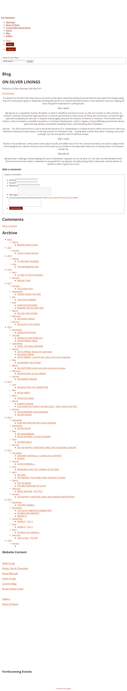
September (17, 291)
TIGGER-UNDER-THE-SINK (29, 294)
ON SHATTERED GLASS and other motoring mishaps (41, 368)
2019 (9, 256)
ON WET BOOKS (24, 414)
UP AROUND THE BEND (28, 261)
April (14, 272)
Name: (12, 180)
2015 (9, 381)
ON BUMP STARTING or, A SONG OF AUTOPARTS (39, 455)
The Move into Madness (28, 532)
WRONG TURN (24, 280)
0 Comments (8, 93)
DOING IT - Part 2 (25, 521)
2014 (9, 417)
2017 (9, 283)
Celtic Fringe (9, 578)
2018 (9, 269)
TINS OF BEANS (24, 483)
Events (9, 30)
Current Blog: (9, 583)
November (17, 329)
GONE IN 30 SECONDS (27, 305)
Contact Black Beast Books (18, 27)
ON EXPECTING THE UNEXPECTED (32, 387)
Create (68, 688)
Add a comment (9, 226)
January (15, 250)
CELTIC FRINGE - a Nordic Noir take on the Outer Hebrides (44, 357)
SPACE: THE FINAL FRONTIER (30, 346)
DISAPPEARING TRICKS (27, 340)
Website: (13, 185)
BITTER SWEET (23, 392)
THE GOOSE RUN (25, 288)
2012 (9, 499)
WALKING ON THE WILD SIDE (30, 308)
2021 (9, 247)
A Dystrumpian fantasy (27, 253)
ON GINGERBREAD (25, 433)
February (16, 316)
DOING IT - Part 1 (25, 527)
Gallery (9, 36)
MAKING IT (22, 516)
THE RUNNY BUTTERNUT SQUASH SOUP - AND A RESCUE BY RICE (47, 406)
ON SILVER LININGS (26, 318)
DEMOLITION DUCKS (26, 332)
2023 (9, 239)
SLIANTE (21, 458)
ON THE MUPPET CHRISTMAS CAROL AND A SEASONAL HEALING (46, 447)
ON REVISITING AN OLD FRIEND (31, 373)
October (16, 286)
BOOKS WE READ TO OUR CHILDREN (34, 436)
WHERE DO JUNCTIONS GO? (30, 338)
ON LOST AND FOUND (27, 313)
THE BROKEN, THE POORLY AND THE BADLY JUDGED (41, 477)
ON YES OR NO (24, 428)
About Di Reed (12, 25)
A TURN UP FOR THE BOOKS (30, 275)
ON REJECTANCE (24, 442)
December (17, 453)
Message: (13, 194)
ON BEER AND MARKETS (28, 513)
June (14, 264)
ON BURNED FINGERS (27, 379)
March (15, 242)
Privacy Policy (53, 197)
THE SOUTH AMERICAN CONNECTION (34, 510)
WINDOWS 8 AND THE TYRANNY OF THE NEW (38, 469)
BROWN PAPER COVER (27, 245)
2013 (9, 450)
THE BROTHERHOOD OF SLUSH (31, 486)
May (14, 360)
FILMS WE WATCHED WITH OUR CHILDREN (36, 423)
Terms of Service (67, 197)
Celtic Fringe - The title (27, 538)
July (13, 297)
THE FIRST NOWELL (26, 505)
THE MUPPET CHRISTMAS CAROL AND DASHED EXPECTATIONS (45, 496)
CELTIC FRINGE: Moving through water (34, 351)
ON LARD (21, 475)
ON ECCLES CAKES (25, 398)
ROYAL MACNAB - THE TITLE (29, 491)
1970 (9, 540)
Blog (8, 33)
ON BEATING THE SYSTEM (29, 362)
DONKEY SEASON (25, 403)
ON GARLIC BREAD (25, 354)
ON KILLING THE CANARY (28, 324)
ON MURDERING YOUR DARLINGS (32, 412)
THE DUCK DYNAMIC (26, 299)
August (15, 258)
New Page (10, 22)
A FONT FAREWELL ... (26, 464)
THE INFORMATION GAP (28, 266)
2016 (9, 327)
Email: (12, 182)
